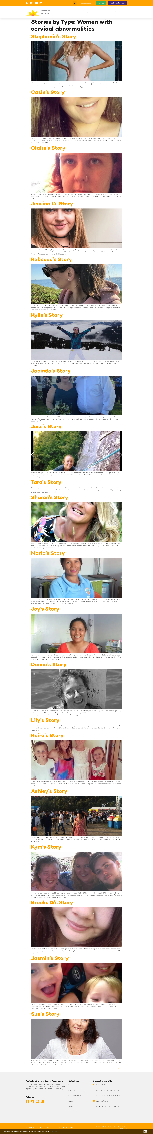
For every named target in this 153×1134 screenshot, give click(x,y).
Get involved (73, 1112)
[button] (74, 3)
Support (105, 12)
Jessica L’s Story (52, 204)
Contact (124, 12)
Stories (114, 12)
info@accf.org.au (102, 1101)
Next (119, 1068)
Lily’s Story (45, 720)
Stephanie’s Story (53, 37)
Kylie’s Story (47, 315)
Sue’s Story (45, 1014)
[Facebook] (27, 3)
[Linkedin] (40, 3)
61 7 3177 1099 (101, 1096)
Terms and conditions (115, 1126)
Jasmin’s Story (50, 958)
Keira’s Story (47, 736)
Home (70, 1085)
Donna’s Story (48, 665)
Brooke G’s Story (52, 903)
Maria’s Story (48, 553)
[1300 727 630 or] (94, 1084)
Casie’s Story (48, 92)
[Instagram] (31, 3)
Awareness (82, 12)
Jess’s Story (46, 427)
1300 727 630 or (102, 1085)
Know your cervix (74, 1096)
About (73, 12)
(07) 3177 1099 (101, 1090)
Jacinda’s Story (51, 371)
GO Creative (70, 1127)
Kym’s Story (46, 847)
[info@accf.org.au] (94, 1101)
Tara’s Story (46, 482)
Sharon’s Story (49, 498)
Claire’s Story (48, 148)
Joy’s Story (45, 609)
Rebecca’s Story (51, 260)
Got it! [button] (145, 1131)
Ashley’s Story (49, 791)
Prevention (94, 12)
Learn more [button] (53, 1131)
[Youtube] (36, 3)
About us (71, 1090)
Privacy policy (101, 1126)
